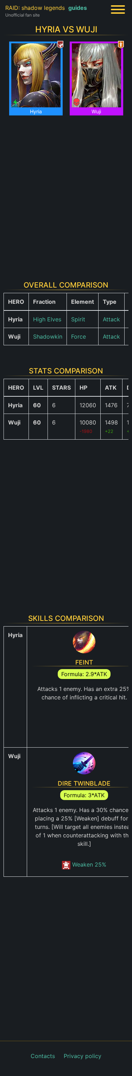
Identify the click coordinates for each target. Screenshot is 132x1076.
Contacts (43, 1055)
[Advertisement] (66, 194)
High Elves (47, 319)
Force (78, 336)
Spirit (78, 319)
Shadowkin (47, 336)
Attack (111, 319)
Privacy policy (82, 1055)
